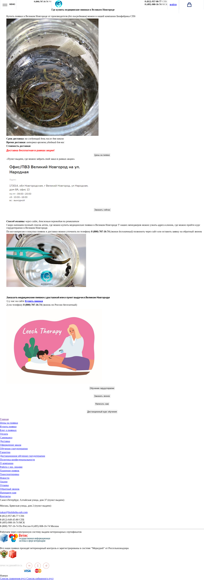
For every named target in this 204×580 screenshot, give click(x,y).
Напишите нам (8, 492)
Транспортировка (9, 474)
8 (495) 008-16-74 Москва (45, 526)
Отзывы (4, 485)
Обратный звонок (9, 489)
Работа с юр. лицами (11, 467)
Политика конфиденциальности (17, 459)
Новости (4, 478)
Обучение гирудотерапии (14, 448)
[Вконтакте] (29, 566)
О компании (6, 463)
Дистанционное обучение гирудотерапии (22, 456)
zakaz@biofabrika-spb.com (14, 512)
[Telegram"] (46, 566)
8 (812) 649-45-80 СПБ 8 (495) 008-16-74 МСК (12, 521)
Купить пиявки (34, 301)
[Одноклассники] (38, 566)
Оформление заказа (10, 445)
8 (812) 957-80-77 (153, 1)
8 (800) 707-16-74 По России (15, 526)
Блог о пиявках (8, 430)
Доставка (5, 441)
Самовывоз (6, 437)
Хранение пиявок (9, 470)
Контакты (5, 496)
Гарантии (5, 452)
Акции (3, 481)
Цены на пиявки (9, 423)
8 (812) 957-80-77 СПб (12, 516)
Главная (4, 419)
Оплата (4, 434)
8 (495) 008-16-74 (153, 4)
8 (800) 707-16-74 (41, 1)
